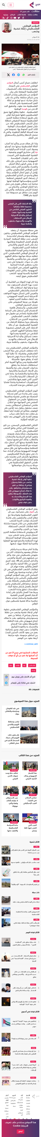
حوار (10, 665)
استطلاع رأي (20, 1114)
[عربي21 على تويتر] (19, 18)
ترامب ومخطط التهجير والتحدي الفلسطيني (13, 724)
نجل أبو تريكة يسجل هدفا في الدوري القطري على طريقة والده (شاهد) (24, 1053)
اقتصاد (28, 1103)
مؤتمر (18, 665)
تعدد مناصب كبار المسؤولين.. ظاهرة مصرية (25, 862)
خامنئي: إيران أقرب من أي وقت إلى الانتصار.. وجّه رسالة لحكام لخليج (24, 989)
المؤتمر (10, 83)
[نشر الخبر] (8, 75)
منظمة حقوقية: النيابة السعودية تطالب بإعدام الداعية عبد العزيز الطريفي (23, 1082)
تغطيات (28, 1101)
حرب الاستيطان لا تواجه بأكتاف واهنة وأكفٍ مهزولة (12, 802)
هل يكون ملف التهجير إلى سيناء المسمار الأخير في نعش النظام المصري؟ (12, 739)
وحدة (33, 670)
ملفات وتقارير (28, 1113)
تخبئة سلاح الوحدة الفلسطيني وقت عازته (26, 902)
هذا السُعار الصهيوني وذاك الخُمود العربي (30, 776)
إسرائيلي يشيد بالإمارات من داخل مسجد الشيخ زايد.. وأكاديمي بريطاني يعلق (24, 974)
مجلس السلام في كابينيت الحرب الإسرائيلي (30, 800)
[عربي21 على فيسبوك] (23, 18)
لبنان (7, 1117)
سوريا (6, 1108)
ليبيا (7, 1105)
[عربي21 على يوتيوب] (15, 18)
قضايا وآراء (14, 11)
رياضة (33, 1048)
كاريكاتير (12, 15)
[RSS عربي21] (3, 18)
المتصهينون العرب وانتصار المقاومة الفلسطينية (27, 913)
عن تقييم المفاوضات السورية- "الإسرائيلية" (25, 884)
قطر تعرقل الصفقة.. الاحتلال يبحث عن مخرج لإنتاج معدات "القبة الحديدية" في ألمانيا (23, 958)
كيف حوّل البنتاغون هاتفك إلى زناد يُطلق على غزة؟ (26, 873)
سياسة (33, 939)
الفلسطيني (25, 86)
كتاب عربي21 (20, 1099)
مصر (7, 1114)
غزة (36, 152)
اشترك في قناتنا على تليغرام (23, 683)
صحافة (33, 952)
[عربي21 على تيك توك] (7, 18)
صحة (14, 1106)
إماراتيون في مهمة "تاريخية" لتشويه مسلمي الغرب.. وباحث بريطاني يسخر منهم (24, 1024)
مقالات (35, 11)
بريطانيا (6, 1111)
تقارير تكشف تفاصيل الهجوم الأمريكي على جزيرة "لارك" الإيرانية (24, 1003)
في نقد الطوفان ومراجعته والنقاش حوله (12, 711)
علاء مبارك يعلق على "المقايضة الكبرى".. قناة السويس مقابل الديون (24, 944)
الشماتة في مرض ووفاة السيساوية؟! (23, 1038)
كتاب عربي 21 (25, 11)
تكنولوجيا (13, 1103)
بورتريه (5, 15)
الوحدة (24, 109)
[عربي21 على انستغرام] (11, 18)
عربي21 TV (12, 1098)
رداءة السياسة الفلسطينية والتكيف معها (12, 828)
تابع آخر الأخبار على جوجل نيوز (23, 677)
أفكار (21, 1110)
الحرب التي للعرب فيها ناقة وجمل (30, 828)
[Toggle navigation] (11, 5)
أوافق (20, 1131)
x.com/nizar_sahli (31, 644)
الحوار (31, 512)
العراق (6, 1102)
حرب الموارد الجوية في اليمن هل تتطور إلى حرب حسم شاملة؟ (25, 851)
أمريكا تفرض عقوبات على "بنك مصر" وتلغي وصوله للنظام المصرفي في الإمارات (24, 1067)
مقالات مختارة (33, 15)
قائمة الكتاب (21, 15)
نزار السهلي (35, 37)
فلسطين (32, 665)
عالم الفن (13, 1101)
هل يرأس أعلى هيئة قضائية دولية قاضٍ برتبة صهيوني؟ (26, 924)
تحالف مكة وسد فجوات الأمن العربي (11, 776)
